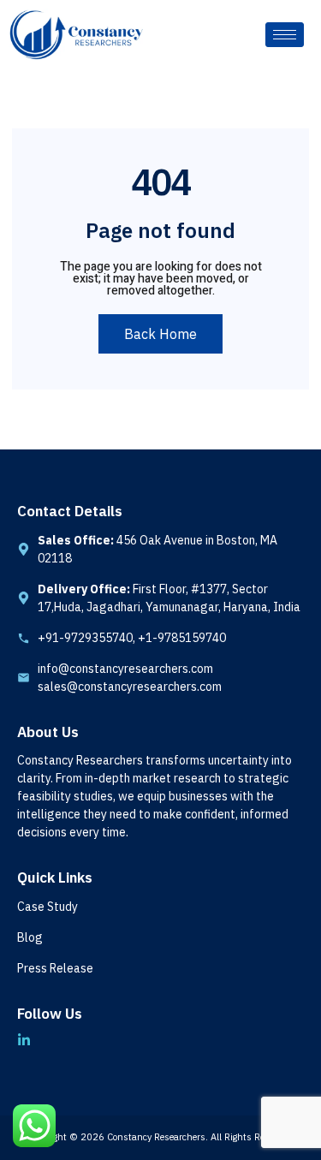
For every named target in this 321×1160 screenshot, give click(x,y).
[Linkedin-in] (24, 1040)
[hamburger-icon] (284, 34)
